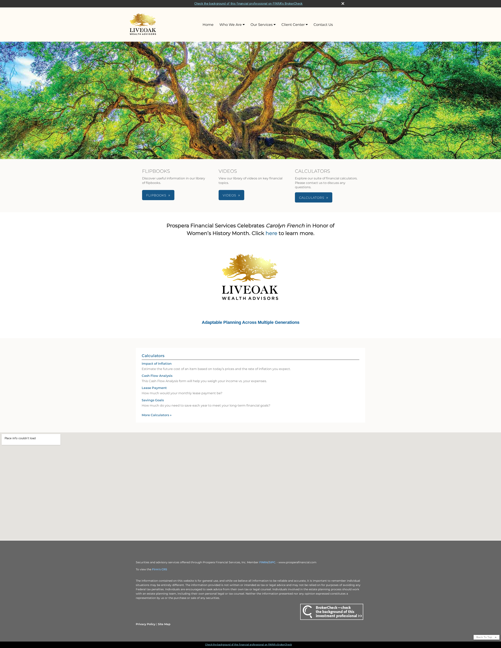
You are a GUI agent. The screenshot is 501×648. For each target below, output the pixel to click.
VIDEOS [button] (229, 195)
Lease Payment (154, 388)
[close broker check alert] (342, 3)
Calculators (153, 355)
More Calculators (157, 415)
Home (208, 24)
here (271, 233)
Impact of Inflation (157, 363)
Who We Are (230, 24)
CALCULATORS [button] (311, 198)
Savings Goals (153, 400)
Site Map (164, 624)
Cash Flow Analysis (157, 376)
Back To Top (484, 637)
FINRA (263, 562)
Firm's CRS (159, 569)
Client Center (293, 24)
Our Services (261, 24)
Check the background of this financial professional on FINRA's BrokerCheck (248, 3)
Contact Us (323, 24)
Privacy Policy (145, 624)
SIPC (272, 562)
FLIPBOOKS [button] (156, 195)
